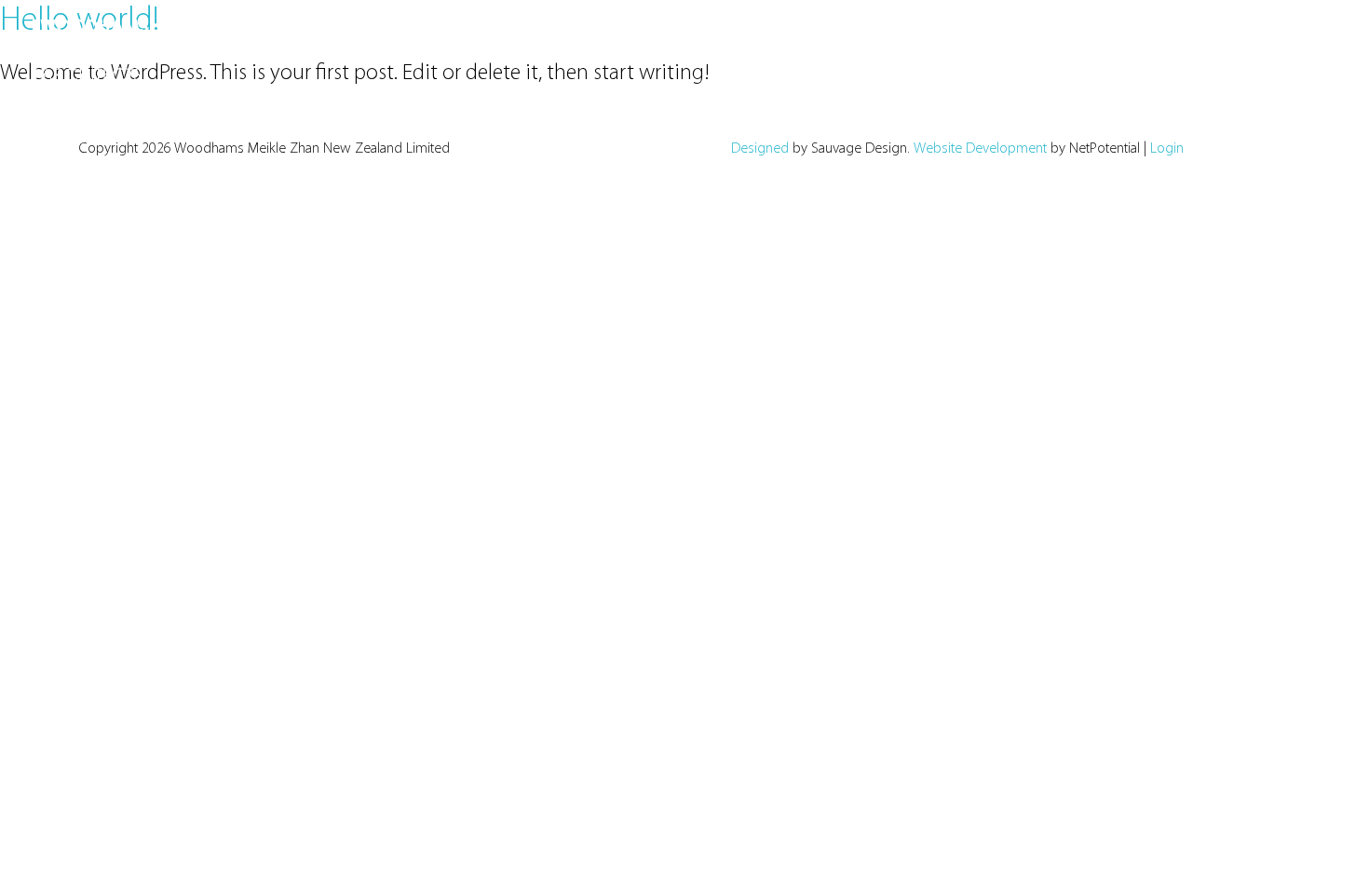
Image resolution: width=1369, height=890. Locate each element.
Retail (380, 36)
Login (1167, 149)
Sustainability (1059, 36)
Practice (1169, 36)
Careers (1242, 36)
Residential (754, 36)
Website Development (980, 149)
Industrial (454, 36)
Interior (535, 36)
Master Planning (639, 36)
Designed (760, 149)
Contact (1318, 36)
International (944, 36)
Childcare (843, 36)
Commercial (301, 36)
